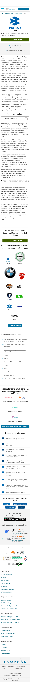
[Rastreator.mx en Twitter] (8, 662)
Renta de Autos (5, 630)
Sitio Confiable (5, 583)
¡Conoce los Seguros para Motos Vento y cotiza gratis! (15, 350)
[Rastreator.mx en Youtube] (11, 662)
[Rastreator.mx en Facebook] (5, 662)
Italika (5, 368)
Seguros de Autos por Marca (9, 609)
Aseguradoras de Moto (20, 504)
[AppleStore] (20, 519)
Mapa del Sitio (5, 653)
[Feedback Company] (6, 539)
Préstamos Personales (8, 633)
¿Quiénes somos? (6, 575)
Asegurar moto (10, 507)
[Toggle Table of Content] (25, 118)
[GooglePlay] (9, 519)
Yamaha (6, 358)
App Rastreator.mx (15, 513)
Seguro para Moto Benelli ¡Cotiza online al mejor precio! (15, 345)
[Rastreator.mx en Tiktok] (25, 662)
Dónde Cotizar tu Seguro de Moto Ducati (14, 378)
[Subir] (27, 679)
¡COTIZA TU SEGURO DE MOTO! (15, 39)
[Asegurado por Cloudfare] (11, 552)
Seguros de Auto (6, 600)
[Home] (2, 13)
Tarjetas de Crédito (6, 636)
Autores (3, 577)
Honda (5, 365)
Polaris (6, 355)
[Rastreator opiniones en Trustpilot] (17, 558)
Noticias (21, 507)
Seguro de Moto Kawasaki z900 (12, 361)
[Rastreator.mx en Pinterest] (22, 662)
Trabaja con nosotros (7, 589)
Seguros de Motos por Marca (10, 622)
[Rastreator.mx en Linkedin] (15, 662)
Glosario (3, 644)
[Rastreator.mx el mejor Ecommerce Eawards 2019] (6, 558)
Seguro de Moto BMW (10, 375)
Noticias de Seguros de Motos (10, 617)
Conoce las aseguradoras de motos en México (15, 426)
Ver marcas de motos (15, 325)
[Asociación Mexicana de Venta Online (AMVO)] (15, 564)
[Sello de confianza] (20, 552)
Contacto (4, 586)
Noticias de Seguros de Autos (10, 603)
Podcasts (4, 647)
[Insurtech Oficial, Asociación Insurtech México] (25, 558)
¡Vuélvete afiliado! (6, 592)
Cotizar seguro (24, 9)
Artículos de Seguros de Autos (10, 606)
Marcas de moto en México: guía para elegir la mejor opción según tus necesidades (15, 340)
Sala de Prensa (5, 650)
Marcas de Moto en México (11, 381)
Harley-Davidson (8, 371)
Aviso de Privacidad (20, 666)
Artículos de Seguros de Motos (10, 619)
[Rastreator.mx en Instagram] (18, 662)
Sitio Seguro (4, 580)
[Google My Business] (6, 532)
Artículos (6, 504)
